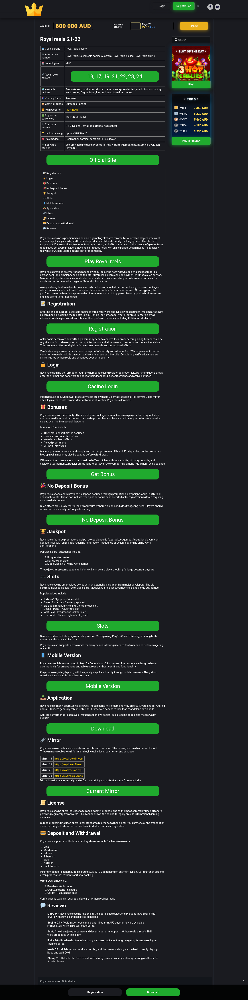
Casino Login (103, 386)
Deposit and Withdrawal (60, 223)
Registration (53, 173)
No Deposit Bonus (56, 188)
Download (102, 729)
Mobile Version (55, 203)
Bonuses (51, 183)
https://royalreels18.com (69, 758)
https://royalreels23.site (68, 775)
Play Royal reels (103, 261)
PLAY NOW (72, 109)
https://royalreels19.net (68, 764)
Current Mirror (102, 791)
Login (49, 178)
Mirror (49, 213)
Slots (49, 198)
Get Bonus (103, 474)
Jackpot (51, 193)
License (51, 218)
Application (53, 208)
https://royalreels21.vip (68, 770)
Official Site (103, 160)
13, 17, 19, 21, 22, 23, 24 (114, 76)
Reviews (51, 228)
